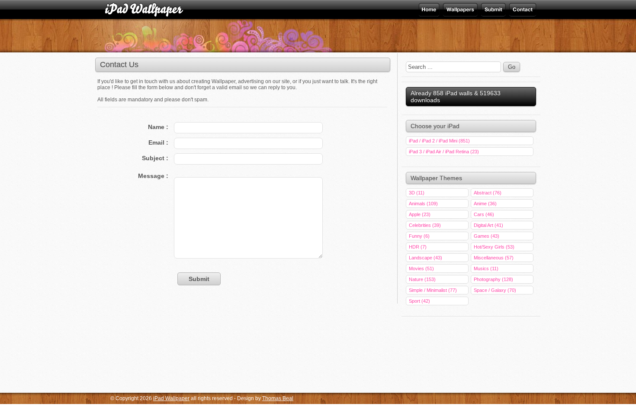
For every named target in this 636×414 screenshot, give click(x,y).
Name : (158, 126)
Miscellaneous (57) (494, 257)
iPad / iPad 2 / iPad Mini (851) (439, 140)
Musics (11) (486, 268)
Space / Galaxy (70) (495, 290)
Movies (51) (421, 268)
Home (429, 9)
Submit (493, 9)
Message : (153, 175)
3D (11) (416, 192)
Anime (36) (485, 203)
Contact (522, 9)
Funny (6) (419, 236)
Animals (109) (423, 203)
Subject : (155, 158)
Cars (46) (484, 214)
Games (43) (486, 236)
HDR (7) (418, 246)
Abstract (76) (487, 192)
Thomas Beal (277, 398)
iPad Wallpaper (459, 9)
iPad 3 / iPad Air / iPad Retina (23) (444, 151)
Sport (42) (419, 301)
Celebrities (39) (425, 225)
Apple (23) (419, 214)
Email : (158, 142)
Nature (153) (422, 279)
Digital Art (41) (488, 225)
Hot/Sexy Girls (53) (494, 246)
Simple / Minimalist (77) (433, 290)
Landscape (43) (425, 257)
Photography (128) (493, 279)
